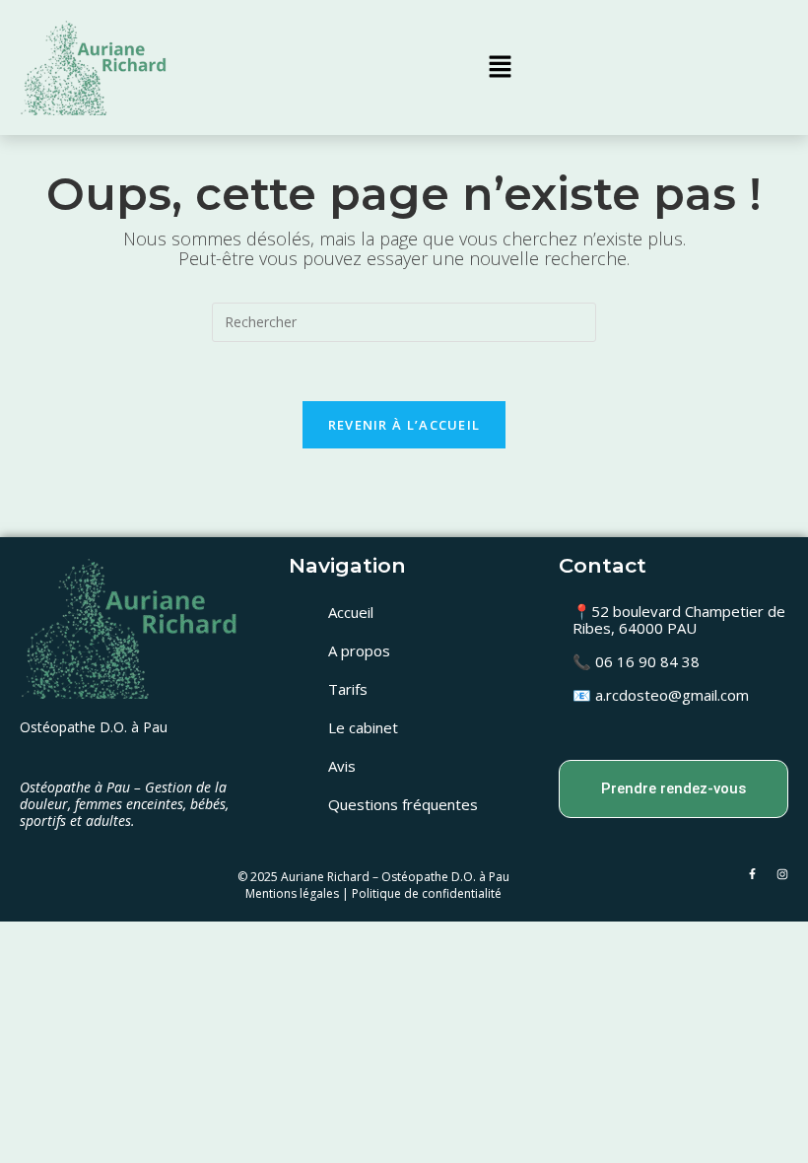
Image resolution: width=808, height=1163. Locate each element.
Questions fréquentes (403, 804)
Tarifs (348, 689)
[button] (499, 67)
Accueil (350, 612)
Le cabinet (363, 727)
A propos (359, 650)
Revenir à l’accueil (404, 425)
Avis (342, 766)
